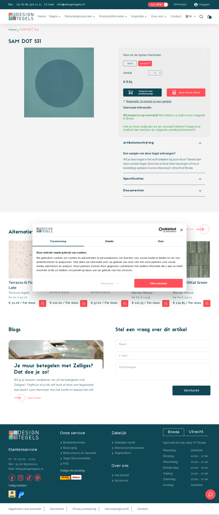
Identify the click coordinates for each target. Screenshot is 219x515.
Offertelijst (179, 4)
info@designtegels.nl (71, 4)
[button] (55, 16)
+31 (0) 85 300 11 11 (29, 4)
